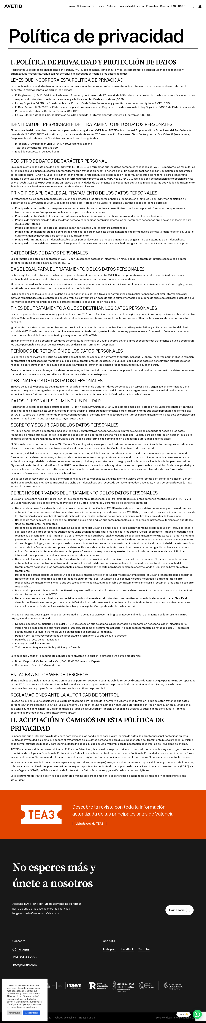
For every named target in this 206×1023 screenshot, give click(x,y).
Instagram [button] (109, 949)
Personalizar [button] (14, 1013)
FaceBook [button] (127, 949)
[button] (89, 824)
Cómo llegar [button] (21, 949)
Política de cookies (65, 1017)
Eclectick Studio (188, 1017)
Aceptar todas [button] (31, 1013)
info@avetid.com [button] (24, 965)
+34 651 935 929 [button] (24, 957)
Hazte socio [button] (177, 910)
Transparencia (87, 1017)
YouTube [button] (144, 949)
